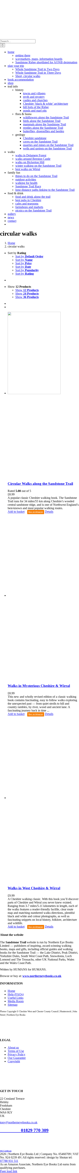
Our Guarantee (17, 1057)
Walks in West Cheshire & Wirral (34, 888)
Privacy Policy (16, 1054)
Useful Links (15, 997)
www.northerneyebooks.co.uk (41, 976)
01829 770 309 (35, 1130)
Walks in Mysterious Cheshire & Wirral (39, 686)
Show (27, 290)
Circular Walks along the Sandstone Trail (40, 484)
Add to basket (16, 511)
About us (13, 1047)
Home (11, 990)
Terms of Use (16, 1051)
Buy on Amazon (35, 512)
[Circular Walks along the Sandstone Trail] (43, 395)
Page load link (8, 1171)
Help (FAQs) (16, 994)
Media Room (16, 1001)
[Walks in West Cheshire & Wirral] (43, 799)
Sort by (29, 256)
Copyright (14, 1061)
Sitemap (12, 1004)
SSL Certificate (6, 1151)
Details (49, 511)
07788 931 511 (9, 1160)
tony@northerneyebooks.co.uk (18, 1122)
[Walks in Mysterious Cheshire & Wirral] (43, 597)
